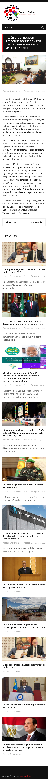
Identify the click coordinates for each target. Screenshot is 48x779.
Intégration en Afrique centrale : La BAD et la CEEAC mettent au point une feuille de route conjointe (23, 433)
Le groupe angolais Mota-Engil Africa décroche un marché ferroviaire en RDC (22, 322)
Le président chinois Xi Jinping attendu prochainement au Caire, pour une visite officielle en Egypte (22, 747)
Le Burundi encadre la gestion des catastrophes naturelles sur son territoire (23, 626)
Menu (9, 27)
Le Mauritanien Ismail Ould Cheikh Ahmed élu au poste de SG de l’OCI (23, 586)
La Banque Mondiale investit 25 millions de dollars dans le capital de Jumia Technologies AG (22, 536)
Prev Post (13, 222)
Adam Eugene (39, 385)
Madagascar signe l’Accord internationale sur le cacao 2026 (23, 271)
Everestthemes (27, 776)
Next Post (34, 222)
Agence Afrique (39, 91)
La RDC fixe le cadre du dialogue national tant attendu (23, 706)
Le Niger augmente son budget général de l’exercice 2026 (22, 486)
